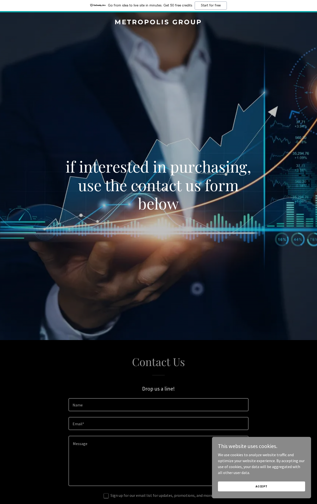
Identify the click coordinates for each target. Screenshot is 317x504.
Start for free (211, 5)
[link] (158, 22)
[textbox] (158, 404)
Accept (261, 486)
